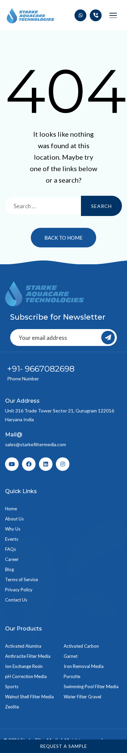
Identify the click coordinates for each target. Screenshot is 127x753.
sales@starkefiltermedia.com (35, 444)
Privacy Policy (19, 589)
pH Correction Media (26, 676)
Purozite (72, 676)
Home (11, 508)
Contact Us (16, 599)
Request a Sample (63, 746)
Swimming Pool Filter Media (91, 686)
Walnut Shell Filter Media (29, 696)
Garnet (71, 656)
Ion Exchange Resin (24, 666)
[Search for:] (63, 205)
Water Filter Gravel (82, 696)
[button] (113, 15)
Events (11, 539)
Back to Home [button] (63, 238)
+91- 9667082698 (41, 369)
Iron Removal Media (84, 666)
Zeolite (12, 706)
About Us (14, 518)
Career (12, 559)
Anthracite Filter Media (27, 656)
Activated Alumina (23, 646)
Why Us (12, 529)
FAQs (10, 549)
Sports (11, 686)
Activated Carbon (81, 646)
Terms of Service (21, 579)
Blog (9, 569)
